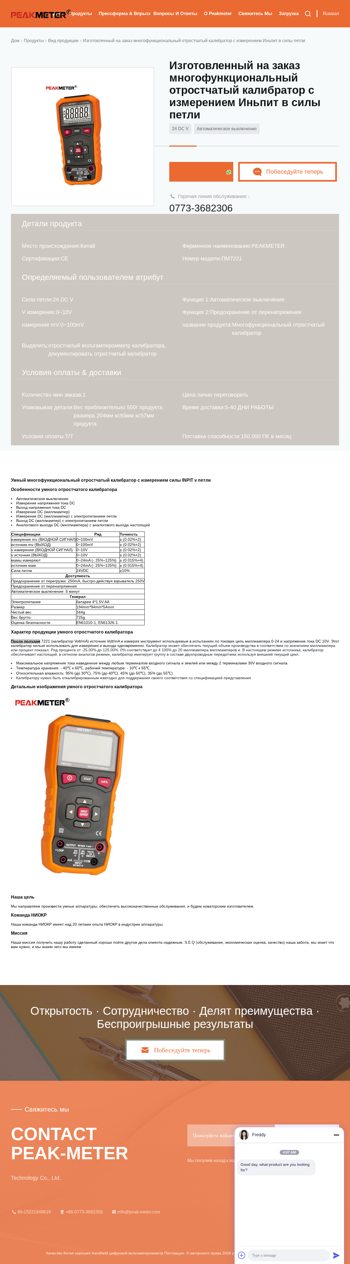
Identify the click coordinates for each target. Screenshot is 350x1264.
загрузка (289, 13)
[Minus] (336, 1135)
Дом (15, 40)
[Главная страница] (41, 13)
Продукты (80, 13)
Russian (331, 13)
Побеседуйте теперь (198, 171)
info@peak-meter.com (139, 1212)
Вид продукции (63, 40)
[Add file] (242, 1255)
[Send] (336, 1255)
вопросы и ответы (175, 13)
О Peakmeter (218, 13)
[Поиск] (308, 14)
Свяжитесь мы (255, 13)
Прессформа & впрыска (124, 13)
